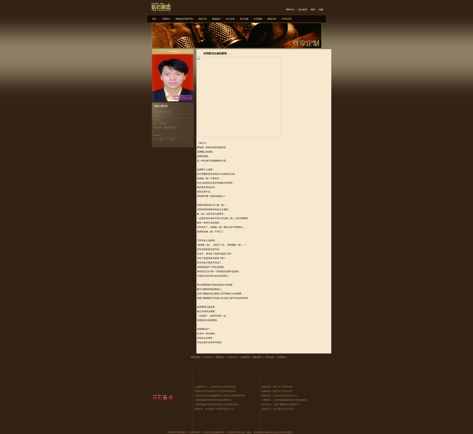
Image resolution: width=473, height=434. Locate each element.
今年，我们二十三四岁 (164, 139)
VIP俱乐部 (286, 19)
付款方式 (232, 357)
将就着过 (157, 135)
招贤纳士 (220, 357)
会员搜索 (257, 19)
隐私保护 (257, 357)
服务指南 (195, 357)
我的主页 (202, 19)
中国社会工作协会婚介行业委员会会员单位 (215, 391)
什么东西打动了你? (162, 112)
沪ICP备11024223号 (283, 409)
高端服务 (216, 19)
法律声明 (244, 357)
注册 (321, 9)
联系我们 (282, 357)
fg (153, 131)
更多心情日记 (161, 106)
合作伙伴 (207, 357)
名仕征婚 (230, 19)
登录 (313, 9)
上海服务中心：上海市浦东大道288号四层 (215, 386)
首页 (154, 19)
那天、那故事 (159, 123)
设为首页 (302, 9)
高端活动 (271, 19)
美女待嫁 (244, 19)
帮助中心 (290, 9)
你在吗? (157, 116)
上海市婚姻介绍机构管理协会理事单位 (213, 400)
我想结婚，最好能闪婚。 (165, 127)
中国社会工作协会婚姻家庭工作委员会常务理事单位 (219, 395)
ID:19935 (174, 51)
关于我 (156, 119)
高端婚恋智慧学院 (184, 19)
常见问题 (269, 357)
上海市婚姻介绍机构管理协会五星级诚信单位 (216, 404)
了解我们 (165, 19)
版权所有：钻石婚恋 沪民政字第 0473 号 (214, 409)
